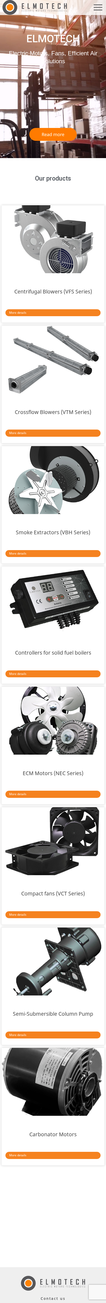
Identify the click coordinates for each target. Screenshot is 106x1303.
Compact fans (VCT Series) (53, 893)
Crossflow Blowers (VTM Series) (53, 412)
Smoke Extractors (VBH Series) (53, 532)
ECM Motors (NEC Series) (53, 773)
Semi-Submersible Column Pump (53, 1013)
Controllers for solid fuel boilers (53, 652)
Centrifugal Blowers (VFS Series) (53, 291)
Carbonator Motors (53, 1134)
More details (17, 312)
